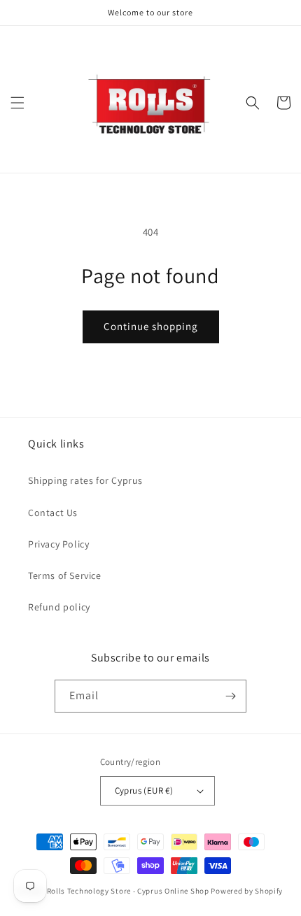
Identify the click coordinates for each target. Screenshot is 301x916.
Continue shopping (151, 326)
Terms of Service (65, 575)
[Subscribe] (230, 696)
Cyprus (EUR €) (144, 790)
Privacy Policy (58, 544)
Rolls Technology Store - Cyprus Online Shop (128, 891)
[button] (17, 102)
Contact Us (53, 512)
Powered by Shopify (247, 891)
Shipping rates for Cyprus (85, 480)
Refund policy (59, 607)
